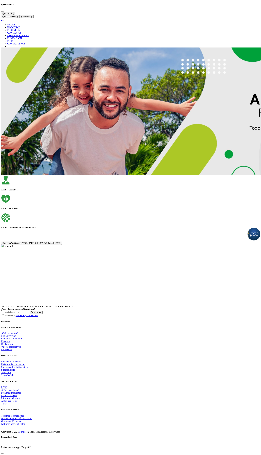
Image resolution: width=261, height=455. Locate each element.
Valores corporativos (11, 346)
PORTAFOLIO (14, 30)
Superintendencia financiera (14, 367)
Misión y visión (8, 336)
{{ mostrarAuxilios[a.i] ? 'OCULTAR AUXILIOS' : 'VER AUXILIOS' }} (31, 243)
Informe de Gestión (10, 398)
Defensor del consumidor (13, 364)
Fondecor (23, 431)
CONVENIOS (14, 32)
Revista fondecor (9, 395)
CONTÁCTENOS (16, 43)
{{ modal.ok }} (8, 13)
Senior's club (7, 375)
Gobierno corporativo (11, 338)
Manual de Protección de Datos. (16, 418)
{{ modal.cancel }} (10, 16)
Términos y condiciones (27, 315)
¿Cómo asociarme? (10, 390)
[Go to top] (2, 453)
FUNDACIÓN (14, 38)
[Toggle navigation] (3, 20)
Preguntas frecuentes (11, 392)
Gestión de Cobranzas (11, 421)
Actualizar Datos (9, 401)
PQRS (10, 41)
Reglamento (7, 344)
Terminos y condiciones (12, 415)
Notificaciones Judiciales (13, 424)
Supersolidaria (8, 369)
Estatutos (5, 341)
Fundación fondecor (10, 361)
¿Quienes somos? (9, 333)
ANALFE (6, 372)
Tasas (3, 403)
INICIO (11, 24)
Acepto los (21, 315)
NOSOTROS (13, 27)
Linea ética (6, 349)
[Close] (2, 11)
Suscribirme (36, 312)
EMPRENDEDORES (18, 35)
